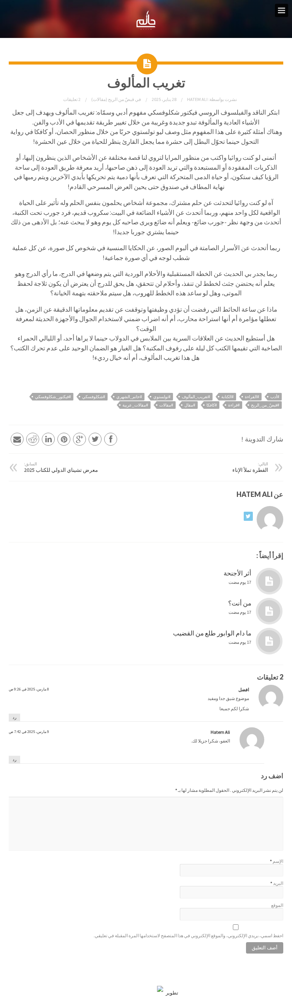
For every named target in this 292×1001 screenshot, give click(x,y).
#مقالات (166, 405)
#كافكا (211, 405)
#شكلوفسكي (93, 396)
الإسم (278, 861)
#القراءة (252, 396)
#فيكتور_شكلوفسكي (53, 396)
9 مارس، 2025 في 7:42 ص (29, 731)
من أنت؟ (239, 603)
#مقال (189, 405)
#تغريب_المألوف (196, 396)
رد (14, 717)
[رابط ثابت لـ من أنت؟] (269, 611)
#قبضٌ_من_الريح (265, 405)
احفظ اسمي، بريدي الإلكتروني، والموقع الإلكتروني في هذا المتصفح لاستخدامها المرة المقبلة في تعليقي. (188, 935)
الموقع (277, 905)
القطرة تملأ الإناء (250, 467)
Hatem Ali (197, 99)
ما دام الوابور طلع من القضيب (212, 633)
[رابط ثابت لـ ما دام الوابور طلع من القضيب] (269, 641)
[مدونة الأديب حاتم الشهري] (146, 28)
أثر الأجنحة (237, 573)
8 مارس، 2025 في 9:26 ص (29, 689)
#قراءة (234, 405)
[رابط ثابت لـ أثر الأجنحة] (269, 581)
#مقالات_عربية (135, 405)
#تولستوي (161, 396)
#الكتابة (227, 396)
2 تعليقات (72, 99)
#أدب (274, 396)
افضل (243, 689)
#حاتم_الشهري (129, 396)
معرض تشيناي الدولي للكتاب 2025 (61, 467)
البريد (278, 883)
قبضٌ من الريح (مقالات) (112, 99)
